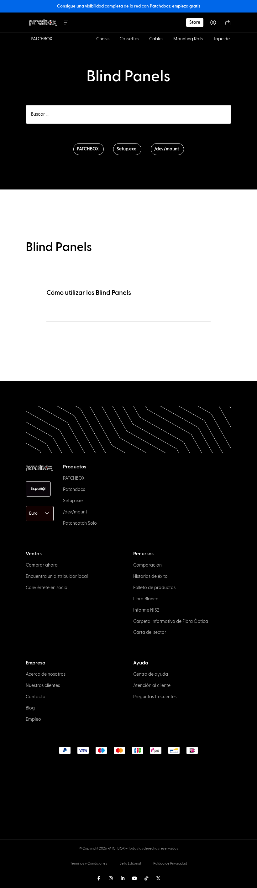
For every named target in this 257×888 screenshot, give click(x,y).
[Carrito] (227, 23)
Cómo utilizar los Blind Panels (88, 293)
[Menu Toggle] (66, 22)
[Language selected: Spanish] (128, 882)
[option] (16, 882)
